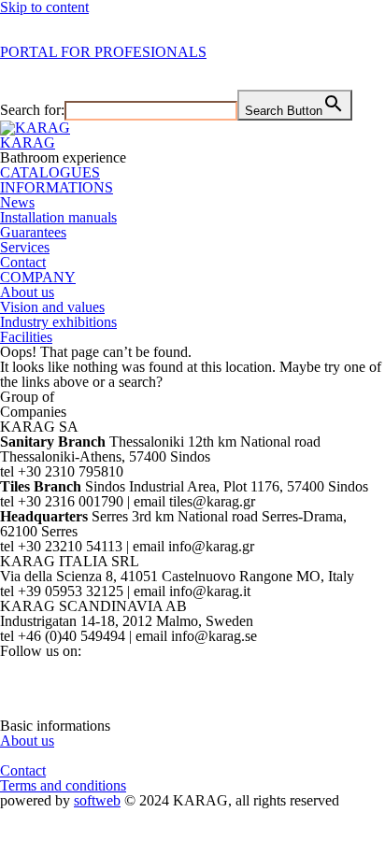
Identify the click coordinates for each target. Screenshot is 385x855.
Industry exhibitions (58, 322)
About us (27, 292)
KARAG (27, 142)
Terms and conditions (63, 785)
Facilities (26, 337)
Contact (23, 262)
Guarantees (33, 232)
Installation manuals (58, 217)
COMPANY (38, 277)
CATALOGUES (50, 172)
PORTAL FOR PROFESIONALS (103, 52)
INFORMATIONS (56, 187)
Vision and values (52, 307)
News (17, 202)
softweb (97, 800)
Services (25, 247)
